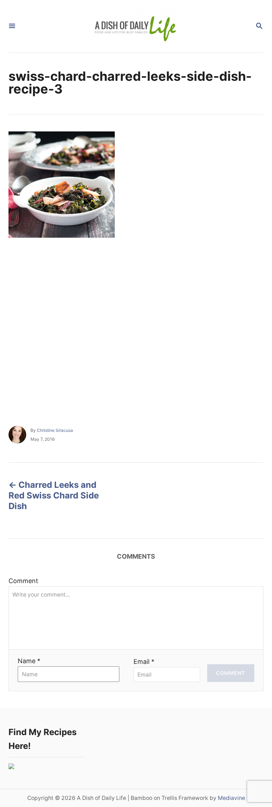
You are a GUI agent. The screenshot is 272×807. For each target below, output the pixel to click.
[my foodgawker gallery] (11, 767)
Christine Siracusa (55, 430)
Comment (23, 581)
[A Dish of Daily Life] (135, 26)
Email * (144, 661)
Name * (29, 661)
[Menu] (12, 26)
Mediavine (231, 798)
